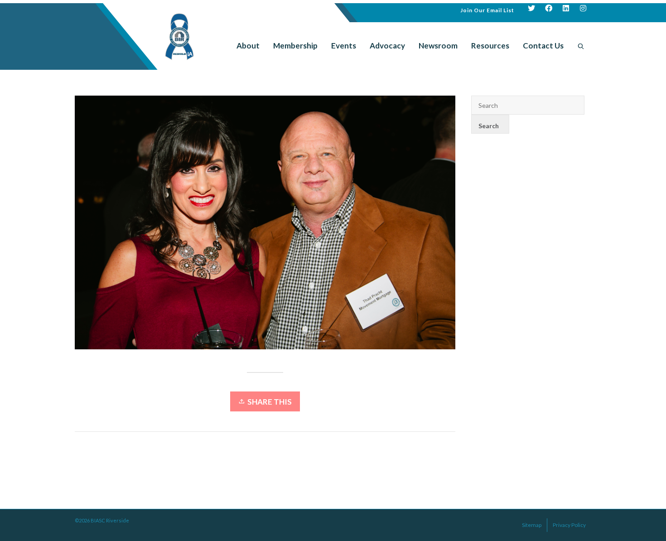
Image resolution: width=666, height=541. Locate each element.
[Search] (580, 46)
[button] (487, 9)
